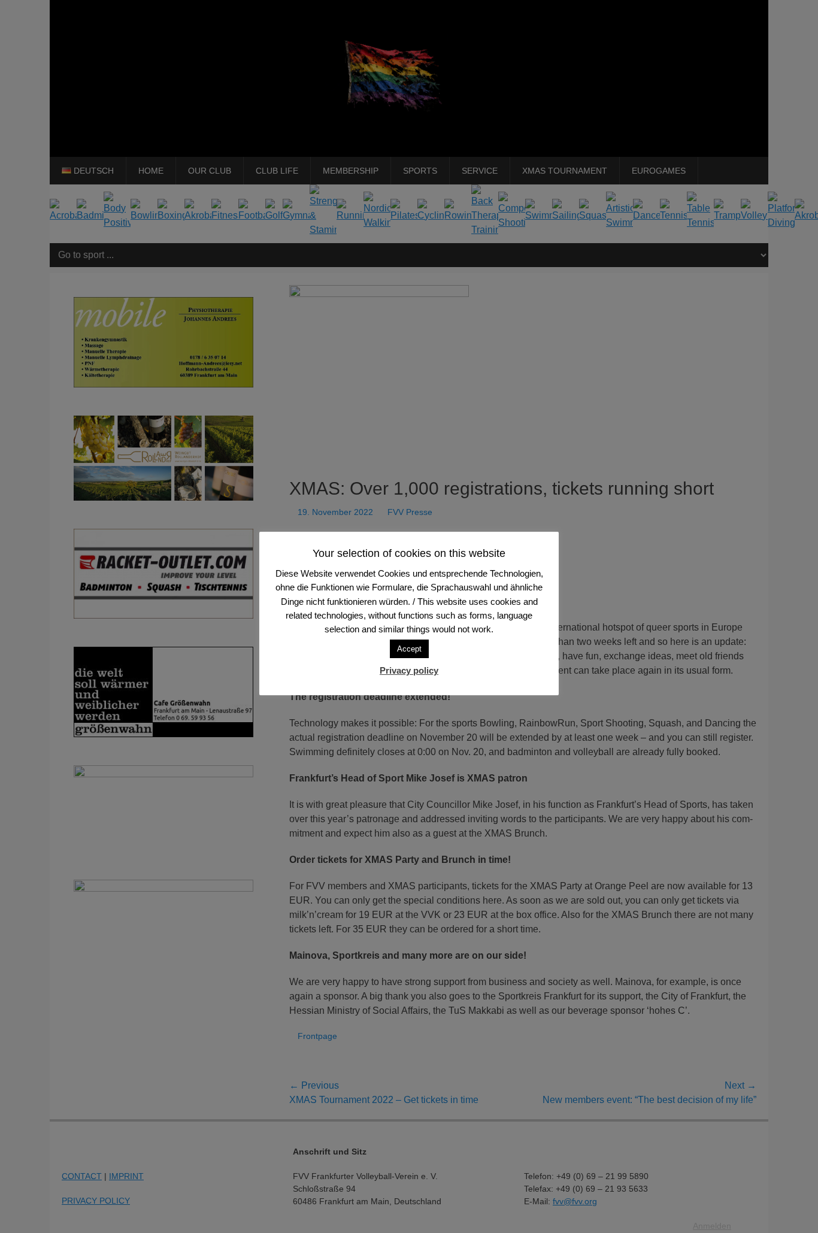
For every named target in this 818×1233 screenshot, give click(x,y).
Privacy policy (409, 670)
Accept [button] (409, 648)
